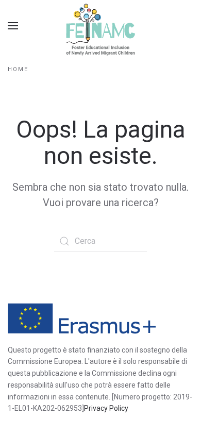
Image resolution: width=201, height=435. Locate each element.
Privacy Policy (106, 408)
